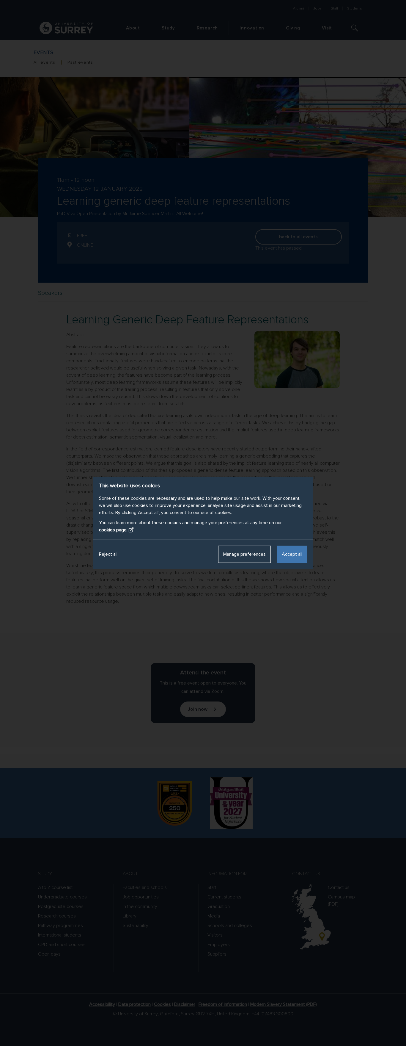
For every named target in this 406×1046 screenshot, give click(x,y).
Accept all (292, 554)
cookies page (113, 530)
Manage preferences (244, 554)
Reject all (108, 554)
